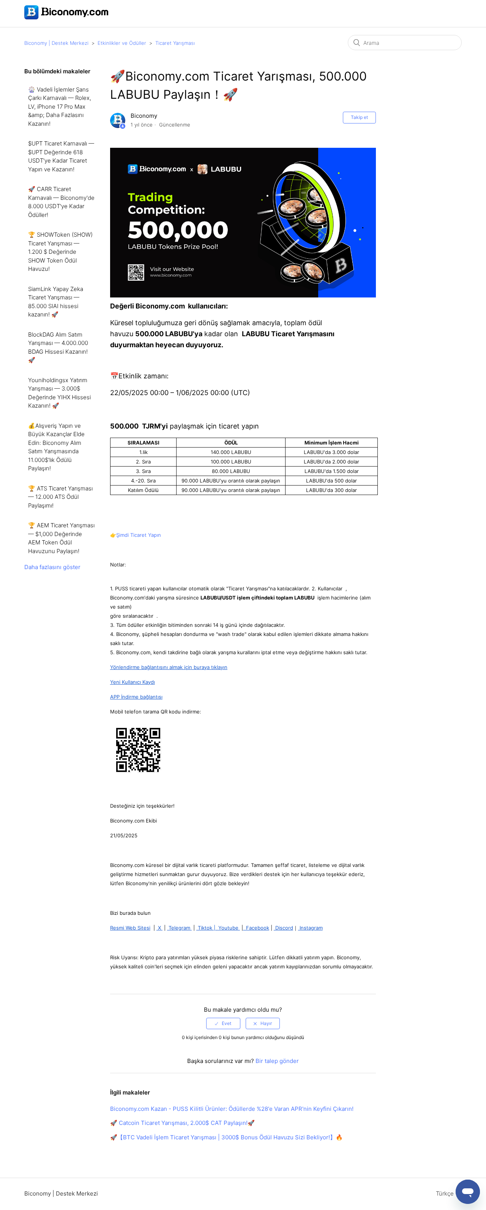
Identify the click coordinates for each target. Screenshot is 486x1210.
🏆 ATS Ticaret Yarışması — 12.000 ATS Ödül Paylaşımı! (60, 497)
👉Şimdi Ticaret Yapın (135, 535)
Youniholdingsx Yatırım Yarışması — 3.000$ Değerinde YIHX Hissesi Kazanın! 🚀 (59, 393)
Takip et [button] (359, 117)
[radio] (223, 1023)
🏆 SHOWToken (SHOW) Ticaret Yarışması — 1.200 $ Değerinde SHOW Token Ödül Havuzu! (60, 251)
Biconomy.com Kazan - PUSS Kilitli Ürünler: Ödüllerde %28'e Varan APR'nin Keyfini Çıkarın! (231, 1108)
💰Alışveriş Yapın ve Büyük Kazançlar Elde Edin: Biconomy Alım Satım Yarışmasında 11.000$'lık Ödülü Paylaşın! (56, 447)
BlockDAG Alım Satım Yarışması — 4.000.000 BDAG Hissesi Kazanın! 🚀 (58, 347)
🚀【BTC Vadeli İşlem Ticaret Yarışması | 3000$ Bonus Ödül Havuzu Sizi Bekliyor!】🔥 (226, 1137)
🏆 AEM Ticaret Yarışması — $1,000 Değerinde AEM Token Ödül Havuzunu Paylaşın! (61, 538)
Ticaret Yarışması (175, 43)
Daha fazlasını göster (52, 567)
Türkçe (445, 1193)
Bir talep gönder (277, 1060)
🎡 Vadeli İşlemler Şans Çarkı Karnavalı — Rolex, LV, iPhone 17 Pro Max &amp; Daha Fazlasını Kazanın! (59, 106)
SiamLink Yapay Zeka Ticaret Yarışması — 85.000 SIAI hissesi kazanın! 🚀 (55, 301)
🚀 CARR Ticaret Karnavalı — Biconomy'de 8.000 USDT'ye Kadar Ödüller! (61, 201)
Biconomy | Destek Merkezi (56, 43)
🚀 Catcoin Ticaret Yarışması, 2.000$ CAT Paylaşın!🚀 (182, 1122)
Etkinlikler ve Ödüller (122, 43)
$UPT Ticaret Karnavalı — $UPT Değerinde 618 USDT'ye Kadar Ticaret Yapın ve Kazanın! (61, 156)
